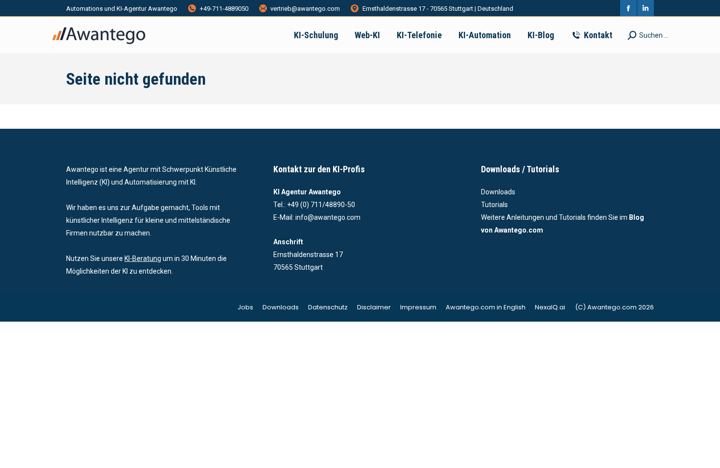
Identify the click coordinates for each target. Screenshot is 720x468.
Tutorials (494, 205)
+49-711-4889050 (224, 8)
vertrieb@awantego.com (305, 8)
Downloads (498, 192)
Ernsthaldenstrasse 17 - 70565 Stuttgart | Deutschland (437, 8)
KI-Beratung (142, 258)
